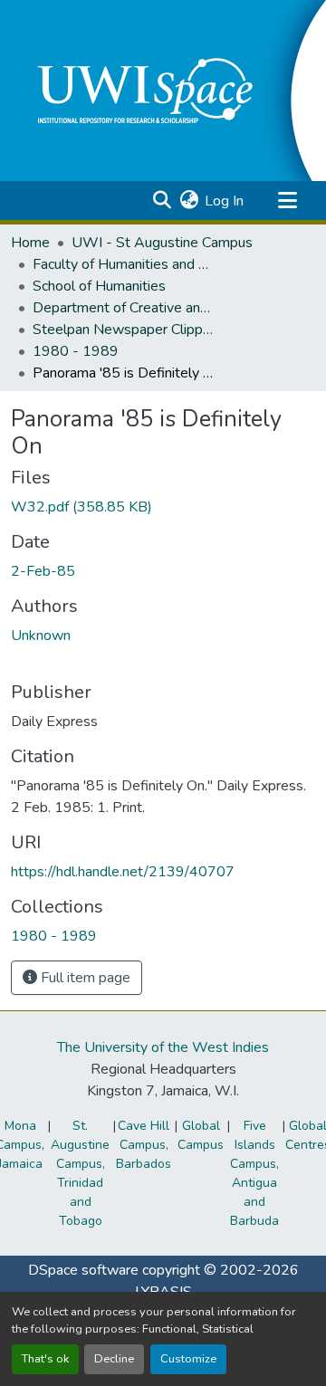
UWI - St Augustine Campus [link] (162, 243)
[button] (161, 201)
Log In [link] (224, 201)
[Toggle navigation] (287, 201)
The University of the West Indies (163, 1047)
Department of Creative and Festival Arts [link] (123, 308)
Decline (114, 1359)
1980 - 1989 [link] (76, 351)
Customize (188, 1359)
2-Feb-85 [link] (43, 571)
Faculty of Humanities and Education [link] (123, 264)
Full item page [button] (83, 978)
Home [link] (30, 243)
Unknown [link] (41, 635)
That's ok (45, 1359)
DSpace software (83, 1270)
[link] (163, 507)
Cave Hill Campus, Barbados (143, 1144)
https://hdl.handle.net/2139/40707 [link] (123, 872)
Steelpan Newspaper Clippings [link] (123, 329)
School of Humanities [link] (99, 286)
